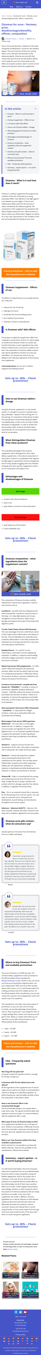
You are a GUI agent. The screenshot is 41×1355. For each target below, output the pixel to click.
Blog (11, 7)
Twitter (16, 1249)
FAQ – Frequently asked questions (19, 164)
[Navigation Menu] (4, 2)
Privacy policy (21, 1334)
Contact (28, 7)
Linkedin (9, 1249)
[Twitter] (20, 1312)
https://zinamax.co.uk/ (11, 981)
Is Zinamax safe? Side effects (17, 123)
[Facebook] (16, 1312)
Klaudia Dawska (11, 39)
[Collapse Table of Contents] (35, 108)
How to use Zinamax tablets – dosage (20, 127)
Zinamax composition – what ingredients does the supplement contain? (19, 145)
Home (4, 16)
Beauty (9, 16)
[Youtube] (25, 1312)
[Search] (37, 2)
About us (19, 7)
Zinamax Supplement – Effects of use (20, 120)
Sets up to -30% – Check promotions (20, 379)
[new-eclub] (20, 2)
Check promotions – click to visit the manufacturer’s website (20, 273)
